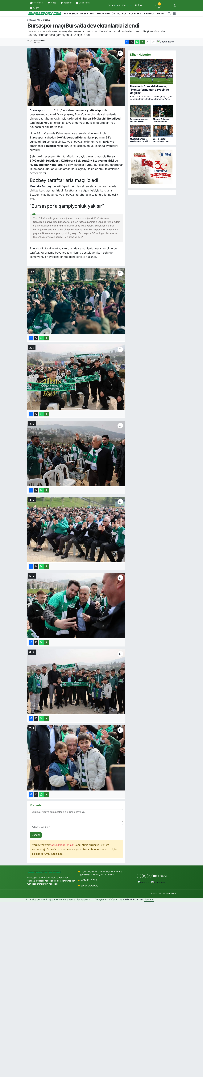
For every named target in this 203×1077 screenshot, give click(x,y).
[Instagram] (149, 876)
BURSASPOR (71, 13)
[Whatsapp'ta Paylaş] (137, 42)
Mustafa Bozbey (41, 186)
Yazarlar (68, 3)
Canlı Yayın (84, 3)
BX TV (35, 8)
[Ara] (169, 13)
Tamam (149, 899)
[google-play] (158, 882)
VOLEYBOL (135, 13)
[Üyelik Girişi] (173, 5)
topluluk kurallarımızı (62, 844)
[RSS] (164, 876)
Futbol (47, 20)
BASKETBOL (87, 13)
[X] (144, 876)
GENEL (161, 13)
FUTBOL (122, 13)
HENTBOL (149, 13)
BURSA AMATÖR (106, 13)
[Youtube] (154, 876)
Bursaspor (37, 110)
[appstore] (144, 882)
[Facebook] (139, 876)
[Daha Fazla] (142, 42)
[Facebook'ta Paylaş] (127, 42)
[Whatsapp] (159, 876)
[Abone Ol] (166, 41)
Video (53, 3)
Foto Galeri (37, 3)
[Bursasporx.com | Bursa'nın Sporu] (44, 13)
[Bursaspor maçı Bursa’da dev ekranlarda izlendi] (76, 77)
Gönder (36, 835)
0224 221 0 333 (89, 880)
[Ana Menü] (174, 13)
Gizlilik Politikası (134, 899)
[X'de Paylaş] (131, 42)
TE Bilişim (171, 893)
